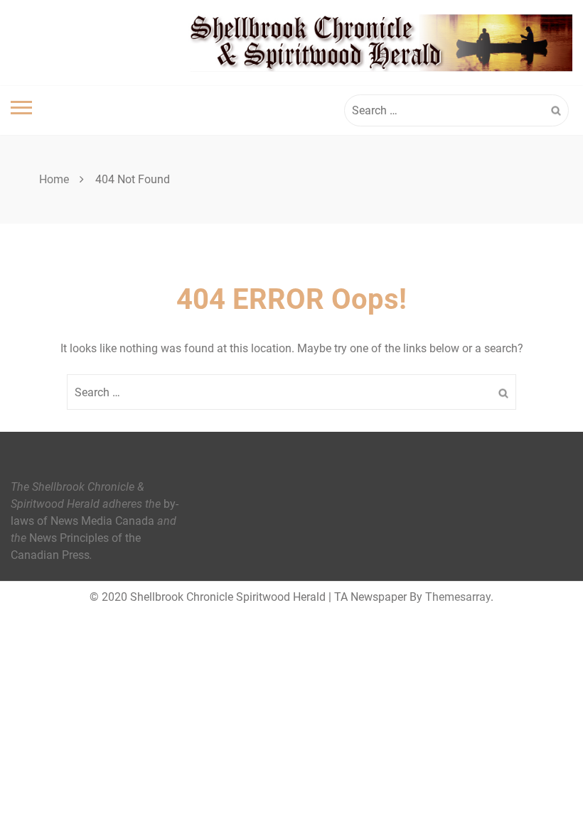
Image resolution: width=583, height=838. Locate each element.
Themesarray (458, 597)
